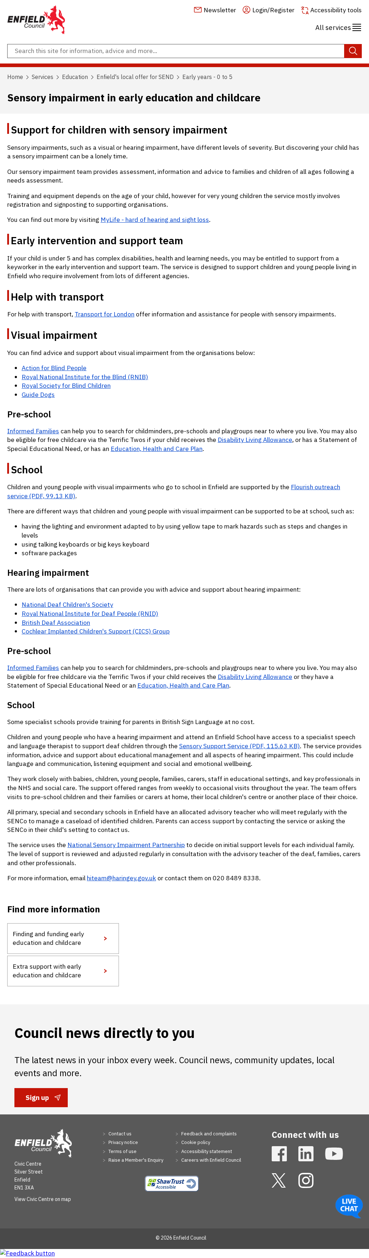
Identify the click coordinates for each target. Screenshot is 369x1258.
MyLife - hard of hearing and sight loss (155, 219)
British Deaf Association (56, 622)
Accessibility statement (206, 1151)
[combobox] (184, 51)
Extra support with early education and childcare (47, 970)
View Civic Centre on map (42, 1199)
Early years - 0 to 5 (207, 76)
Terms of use (122, 1151)
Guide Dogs (38, 394)
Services (42, 76)
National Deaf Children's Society (67, 604)
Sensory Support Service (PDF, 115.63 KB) (239, 746)
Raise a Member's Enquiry (135, 1160)
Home (15, 76)
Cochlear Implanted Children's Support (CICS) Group (96, 631)
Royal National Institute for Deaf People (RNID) (90, 613)
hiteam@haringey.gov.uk (121, 878)
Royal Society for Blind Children (66, 385)
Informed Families (33, 431)
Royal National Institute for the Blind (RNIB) (85, 377)
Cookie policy (195, 1142)
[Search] (353, 51)
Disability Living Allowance (255, 439)
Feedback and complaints (208, 1134)
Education (75, 76)
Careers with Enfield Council (210, 1160)
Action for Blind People (54, 368)
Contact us (119, 1134)
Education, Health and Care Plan (157, 448)
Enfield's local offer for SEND (135, 76)
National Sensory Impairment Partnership (126, 845)
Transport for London (104, 314)
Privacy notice (122, 1142)
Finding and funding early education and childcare (48, 938)
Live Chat (349, 1206)
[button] (338, 26)
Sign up (37, 1100)
